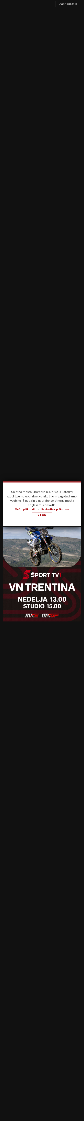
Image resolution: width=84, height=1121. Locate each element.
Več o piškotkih (25, 509)
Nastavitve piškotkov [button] (55, 509)
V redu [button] (42, 514)
